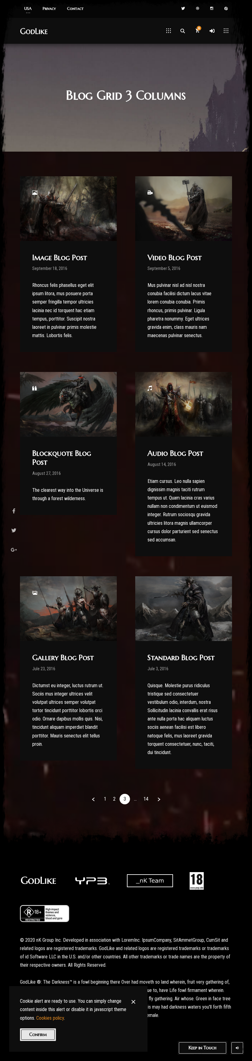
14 (146, 799)
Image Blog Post (59, 257)
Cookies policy (50, 1018)
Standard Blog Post (181, 657)
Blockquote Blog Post (61, 458)
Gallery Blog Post (63, 657)
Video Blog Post (175, 257)
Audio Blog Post (175, 453)
